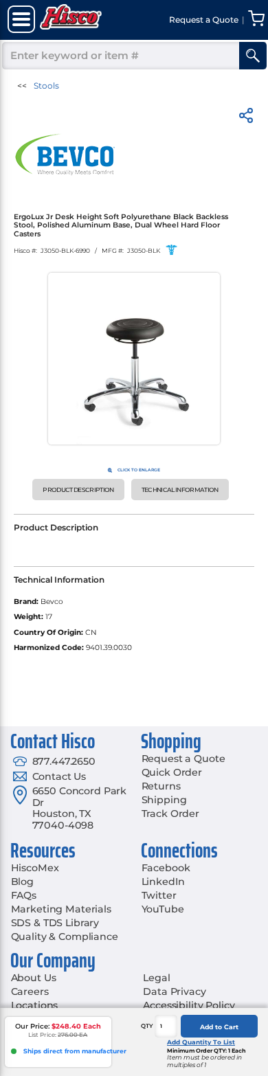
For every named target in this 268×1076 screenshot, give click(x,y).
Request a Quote (183, 758)
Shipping (164, 799)
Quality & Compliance (64, 936)
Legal (156, 977)
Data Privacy (174, 991)
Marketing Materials (61, 909)
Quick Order (172, 772)
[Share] (246, 117)
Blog (22, 881)
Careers (30, 991)
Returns (161, 786)
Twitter (159, 895)
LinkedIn (163, 881)
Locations (34, 1005)
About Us (33, 977)
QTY (147, 1025)
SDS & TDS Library (55, 922)
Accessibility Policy (188, 1005)
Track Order (170, 813)
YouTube (163, 909)
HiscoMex (35, 867)
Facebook (166, 867)
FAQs (23, 895)
